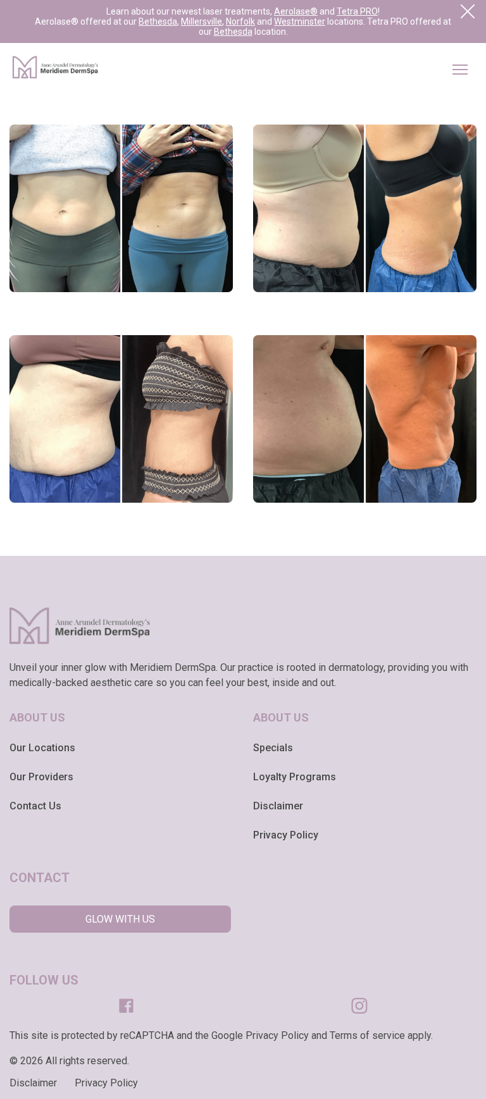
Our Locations (42, 748)
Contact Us (35, 806)
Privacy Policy (285, 835)
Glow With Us (120, 919)
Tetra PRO (357, 11)
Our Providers (41, 777)
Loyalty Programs (294, 777)
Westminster (299, 21)
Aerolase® (296, 11)
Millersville (201, 21)
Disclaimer (278, 806)
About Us (37, 717)
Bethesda (158, 21)
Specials (273, 748)
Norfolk (240, 21)
